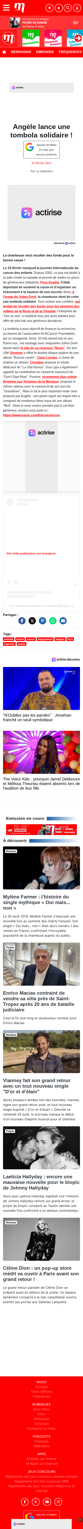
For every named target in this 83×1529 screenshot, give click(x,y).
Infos (41, 1414)
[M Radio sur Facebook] (25, 1502)
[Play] (5, 35)
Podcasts (41, 1441)
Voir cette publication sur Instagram (31, 553)
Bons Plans (41, 1409)
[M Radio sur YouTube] (47, 1502)
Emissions (45, 52)
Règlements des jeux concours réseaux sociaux (41, 1476)
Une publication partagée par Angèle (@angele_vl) (41, 605)
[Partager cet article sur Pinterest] (41, 623)
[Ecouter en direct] (59, 8)
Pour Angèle (49, 282)
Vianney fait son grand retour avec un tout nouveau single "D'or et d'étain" (37, 1086)
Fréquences (41, 1396)
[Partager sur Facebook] (21, 623)
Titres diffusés (41, 1392)
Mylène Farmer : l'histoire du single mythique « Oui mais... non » (36, 902)
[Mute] (76, 23)
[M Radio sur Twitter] (36, 1502)
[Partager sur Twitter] (31, 623)
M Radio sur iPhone (41, 1459)
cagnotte (9, 643)
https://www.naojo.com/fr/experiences (31, 415)
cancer (31, 639)
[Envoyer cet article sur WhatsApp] (51, 623)
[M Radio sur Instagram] (58, 1502)
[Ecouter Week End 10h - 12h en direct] (41, 829)
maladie (8, 639)
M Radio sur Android (41, 1464)
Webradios (21, 52)
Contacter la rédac (41, 1428)
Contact (41, 1387)
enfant (20, 639)
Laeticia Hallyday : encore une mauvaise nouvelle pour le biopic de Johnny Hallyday (41, 1182)
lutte (70, 639)
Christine (37, 362)
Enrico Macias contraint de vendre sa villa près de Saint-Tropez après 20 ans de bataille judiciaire (38, 1001)
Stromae (16, 352)
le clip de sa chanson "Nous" (43, 348)
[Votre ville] (50, 8)
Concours (41, 1424)
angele (21, 643)
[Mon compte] (77, 8)
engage (60, 639)
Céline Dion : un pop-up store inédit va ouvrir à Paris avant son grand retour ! (41, 1273)
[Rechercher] (68, 8)
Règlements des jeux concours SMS (41, 1481)
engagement (45, 639)
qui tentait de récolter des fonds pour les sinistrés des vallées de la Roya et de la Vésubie (41, 306)
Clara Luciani (47, 357)
